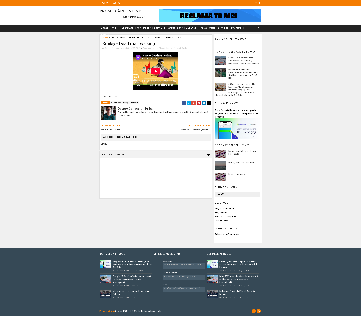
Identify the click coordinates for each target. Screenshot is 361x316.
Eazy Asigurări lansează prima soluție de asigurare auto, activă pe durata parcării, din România (236, 113)
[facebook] (256, 3)
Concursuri (208, 28)
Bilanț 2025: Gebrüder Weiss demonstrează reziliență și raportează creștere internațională (243, 60)
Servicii (105, 35)
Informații (127, 28)
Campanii (159, 28)
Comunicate (175, 28)
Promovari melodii (173, 48)
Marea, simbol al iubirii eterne (241, 162)
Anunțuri (191, 28)
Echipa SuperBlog (170, 273)
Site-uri (223, 28)
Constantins (167, 261)
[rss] (259, 3)
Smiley (185, 48)
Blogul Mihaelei (221, 212)
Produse (236, 28)
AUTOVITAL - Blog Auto (225, 217)
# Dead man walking (119, 103)
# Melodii (134, 103)
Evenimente (144, 28)
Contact (117, 3)
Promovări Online (120, 11)
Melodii (162, 48)
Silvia (165, 284)
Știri (114, 28)
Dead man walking (150, 48)
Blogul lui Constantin (224, 208)
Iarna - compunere (236, 174)
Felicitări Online (221, 221)
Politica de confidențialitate (227, 234)
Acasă (105, 3)
